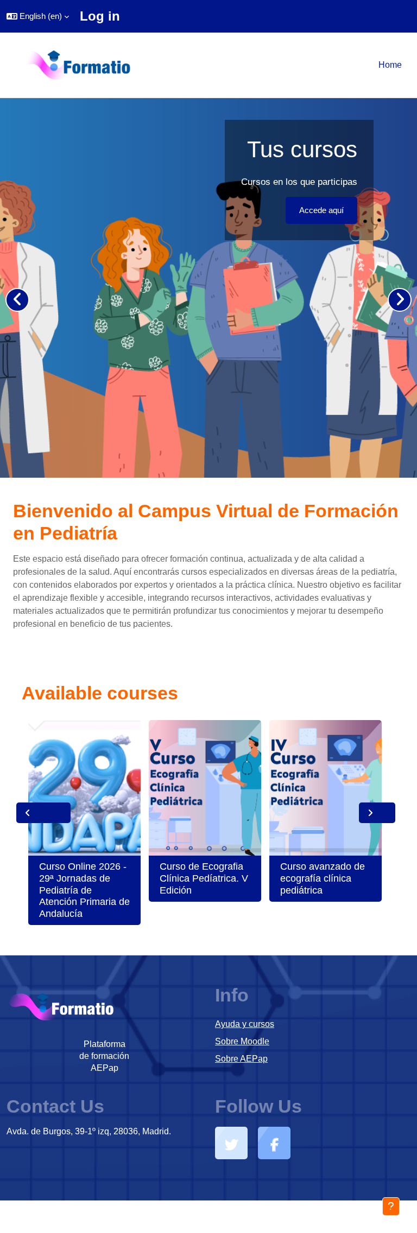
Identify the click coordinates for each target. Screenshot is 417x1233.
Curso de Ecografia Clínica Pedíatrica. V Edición (204, 878)
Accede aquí (321, 210)
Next (377, 812)
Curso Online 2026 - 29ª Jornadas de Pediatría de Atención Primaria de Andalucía (84, 890)
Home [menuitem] (390, 64)
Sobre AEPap (241, 1058)
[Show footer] (391, 1206)
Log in (100, 16)
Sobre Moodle (242, 1041)
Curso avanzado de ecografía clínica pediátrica (322, 878)
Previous (43, 812)
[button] (37, 16)
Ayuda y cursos (244, 1024)
